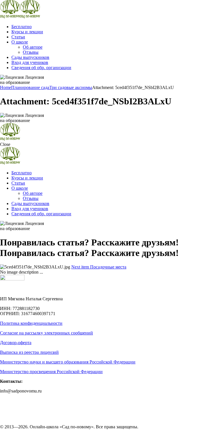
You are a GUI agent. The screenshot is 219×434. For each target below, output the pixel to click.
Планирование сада (30, 87)
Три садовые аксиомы (70, 87)
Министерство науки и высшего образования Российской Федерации (67, 361)
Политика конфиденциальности (31, 323)
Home (5, 87)
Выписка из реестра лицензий (29, 352)
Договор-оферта (15, 342)
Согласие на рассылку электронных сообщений (46, 332)
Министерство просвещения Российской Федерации (51, 371)
